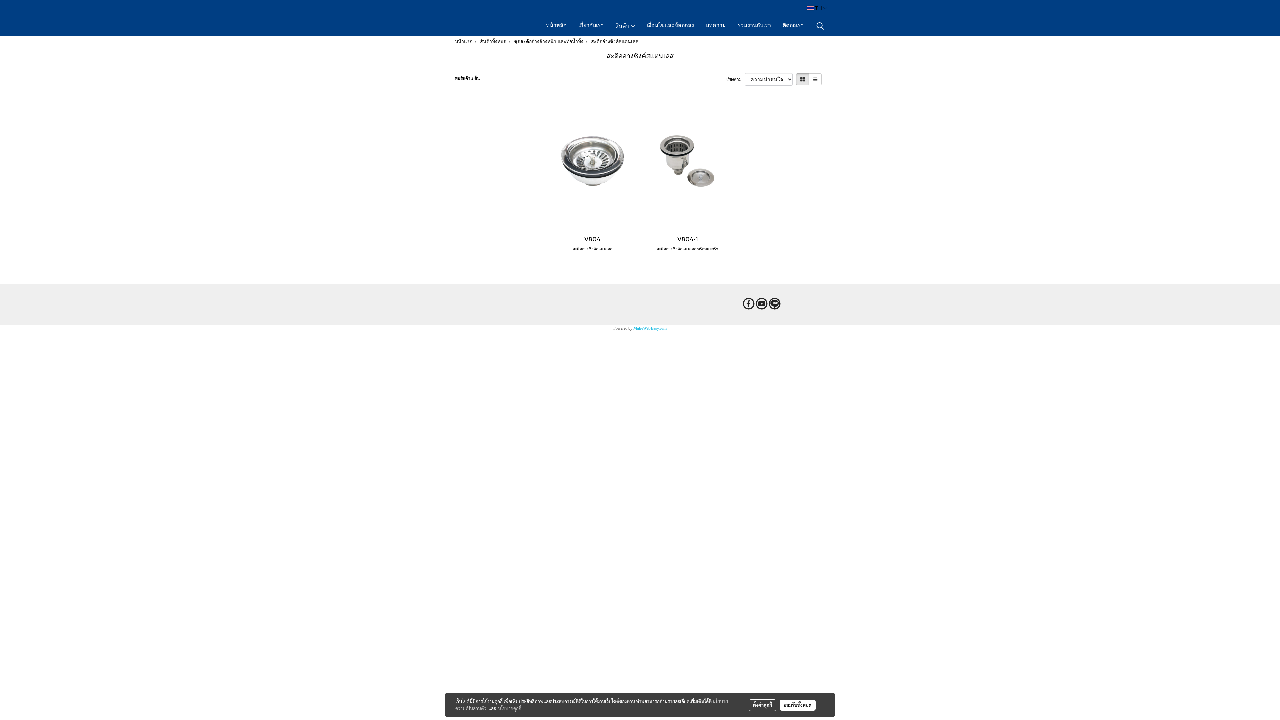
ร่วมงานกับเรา (754, 25)
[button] (820, 26)
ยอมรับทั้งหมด (798, 705)
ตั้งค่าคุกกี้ (762, 705)
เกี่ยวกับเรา (591, 25)
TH (818, 8)
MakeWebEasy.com (650, 328)
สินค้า (623, 26)
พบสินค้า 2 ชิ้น (467, 78)
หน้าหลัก (556, 25)
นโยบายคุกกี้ (509, 708)
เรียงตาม (735, 79)
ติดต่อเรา (793, 25)
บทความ (716, 25)
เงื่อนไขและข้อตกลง (670, 25)
